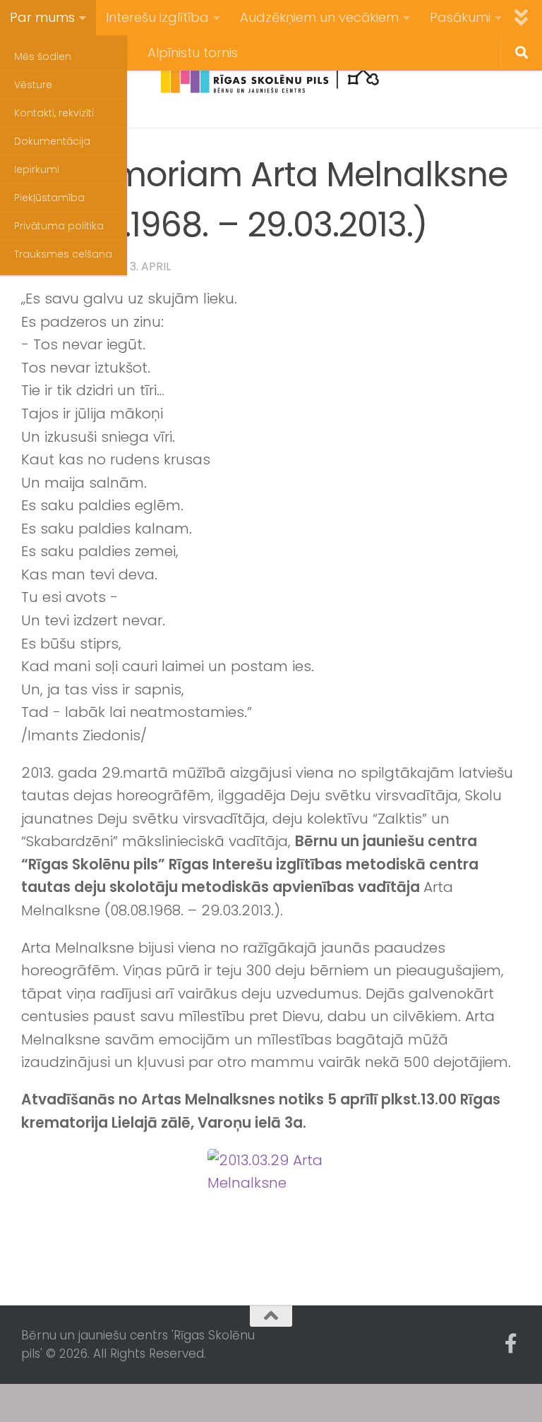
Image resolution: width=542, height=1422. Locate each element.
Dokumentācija (52, 141)
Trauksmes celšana (63, 254)
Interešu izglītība (157, 17)
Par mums (42, 17)
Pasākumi (460, 17)
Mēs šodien (42, 56)
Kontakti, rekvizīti (54, 113)
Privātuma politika (59, 226)
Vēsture (33, 85)
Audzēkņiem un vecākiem (319, 17)
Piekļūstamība (49, 198)
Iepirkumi (36, 169)
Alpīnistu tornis (192, 52)
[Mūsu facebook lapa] (511, 1344)
